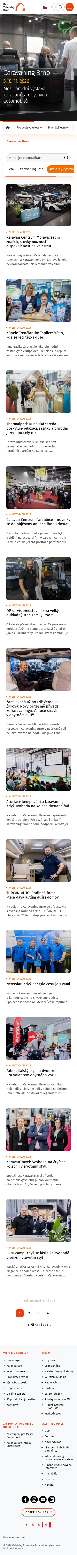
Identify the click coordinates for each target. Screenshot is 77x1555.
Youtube (43, 1499)
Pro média (51, 1473)
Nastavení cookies (14, 1537)
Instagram (34, 1499)
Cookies (49, 1436)
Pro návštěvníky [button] (58, 127)
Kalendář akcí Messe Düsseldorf (19, 1444)
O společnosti (15, 1388)
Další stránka (37, 1325)
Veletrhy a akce (16, 1371)
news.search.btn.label (66, 157)
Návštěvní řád (53, 1441)
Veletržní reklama (55, 1376)
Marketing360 (53, 1413)
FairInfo (49, 1388)
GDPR (48, 1430)
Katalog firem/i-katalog (59, 1371)
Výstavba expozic (17, 1382)
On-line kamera (16, 1393)
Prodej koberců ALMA (57, 1399)
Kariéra (49, 1484)
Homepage (13, 1360)
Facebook (25, 1499)
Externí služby (53, 1393)
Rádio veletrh (53, 1382)
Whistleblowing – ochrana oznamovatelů (59, 1458)
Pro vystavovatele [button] (27, 127)
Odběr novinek (36, 1512)
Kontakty (12, 1404)
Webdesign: (10, 1548)
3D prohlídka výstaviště (21, 1399)
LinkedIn (51, 1499)
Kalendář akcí (15, 1365)
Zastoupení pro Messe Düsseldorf (20, 1435)
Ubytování (51, 1360)
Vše (11, 169)
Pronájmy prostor (17, 1376)
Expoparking (52, 1365)
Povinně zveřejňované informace (58, 1466)
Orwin (21, 1548)
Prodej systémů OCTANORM (54, 1406)
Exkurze (49, 1479)
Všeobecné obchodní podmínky (57, 1449)
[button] (48, 7)
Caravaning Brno (18, 141)
